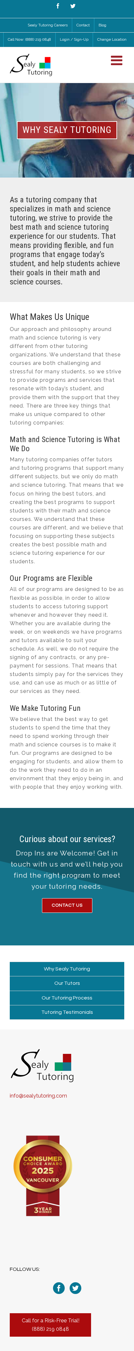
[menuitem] (47, 25)
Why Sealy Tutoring (67, 968)
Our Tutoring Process (67, 997)
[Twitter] (75, 1288)
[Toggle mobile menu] (117, 60)
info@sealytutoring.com (38, 1096)
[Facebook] (59, 1288)
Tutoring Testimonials (67, 1012)
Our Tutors (67, 983)
